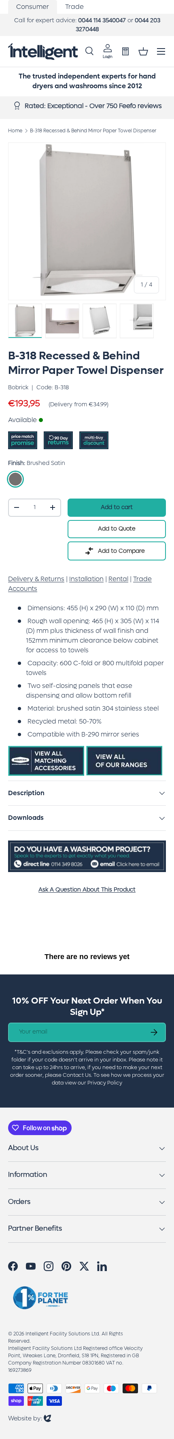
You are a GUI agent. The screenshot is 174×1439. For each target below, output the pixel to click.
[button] (143, 51)
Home (15, 130)
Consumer (32, 6)
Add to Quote (117, 529)
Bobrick (18, 387)
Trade (74, 6)
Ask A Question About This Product (87, 890)
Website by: (29, 1418)
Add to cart (117, 507)
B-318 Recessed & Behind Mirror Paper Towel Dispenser (93, 130)
